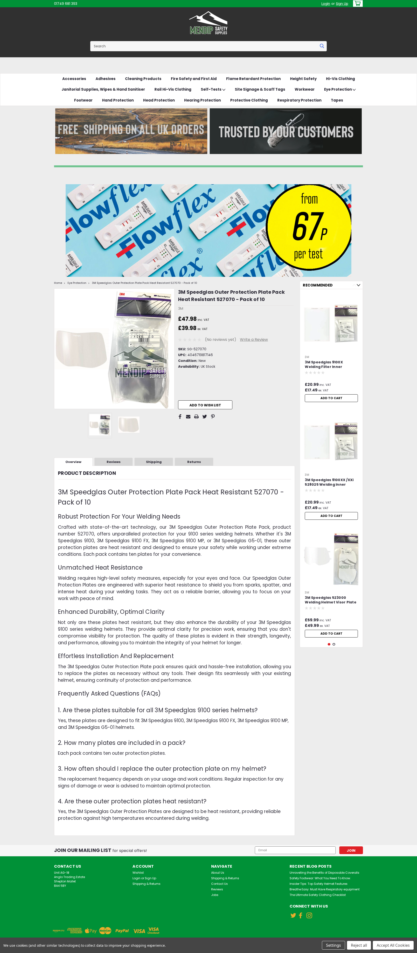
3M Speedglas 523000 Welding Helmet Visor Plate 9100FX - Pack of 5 (330, 600)
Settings (333, 945)
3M (307, 357)
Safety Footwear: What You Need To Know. (320, 878)
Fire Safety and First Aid (194, 78)
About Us (217, 873)
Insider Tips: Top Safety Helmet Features (319, 884)
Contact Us (219, 884)
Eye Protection (338, 89)
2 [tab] (334, 644)
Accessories (74, 78)
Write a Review (254, 339)
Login (325, 3)
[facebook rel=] (301, 915)
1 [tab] (329, 644)
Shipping (154, 462)
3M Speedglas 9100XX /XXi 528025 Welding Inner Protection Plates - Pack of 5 (330, 482)
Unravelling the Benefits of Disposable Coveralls (324, 873)
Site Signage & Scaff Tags (260, 89)
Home (58, 283)
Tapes (337, 100)
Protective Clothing (249, 100)
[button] (131, 131)
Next (170, 348)
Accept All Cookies (393, 945)
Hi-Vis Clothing (340, 78)
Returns (194, 462)
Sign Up (342, 3)
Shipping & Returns (146, 884)
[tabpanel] (331, 349)
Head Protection (159, 100)
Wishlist (138, 873)
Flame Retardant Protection (253, 78)
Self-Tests (211, 89)
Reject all (359, 945)
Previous (58, 348)
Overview (73, 462)
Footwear (83, 100)
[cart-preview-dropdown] (357, 3)
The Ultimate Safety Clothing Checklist (318, 895)
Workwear (305, 89)
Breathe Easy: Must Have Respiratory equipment (325, 889)
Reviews (114, 462)
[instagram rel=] (309, 915)
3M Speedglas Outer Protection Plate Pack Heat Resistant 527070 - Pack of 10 (144, 283)
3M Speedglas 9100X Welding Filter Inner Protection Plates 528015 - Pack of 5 (329, 365)
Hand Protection (118, 100)
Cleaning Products (143, 78)
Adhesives (106, 78)
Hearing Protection (202, 100)
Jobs (214, 895)
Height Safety (303, 78)
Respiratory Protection (299, 100)
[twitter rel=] (293, 915)
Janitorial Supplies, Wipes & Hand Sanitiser (103, 89)
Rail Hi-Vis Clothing (172, 89)
